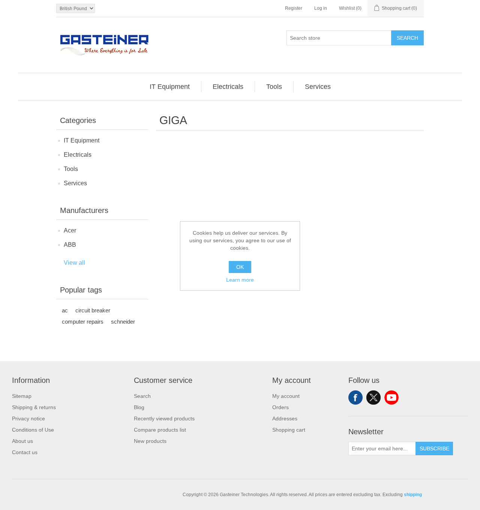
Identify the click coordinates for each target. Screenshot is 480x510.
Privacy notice (28, 419)
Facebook (355, 397)
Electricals (78, 155)
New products (150, 441)
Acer (70, 230)
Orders (280, 407)
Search (407, 38)
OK (240, 267)
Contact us (25, 452)
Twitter (373, 397)
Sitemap (22, 396)
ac (65, 310)
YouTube (391, 397)
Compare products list (160, 430)
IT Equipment (81, 140)
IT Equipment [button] (170, 86)
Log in (320, 8)
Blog (139, 407)
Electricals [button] (228, 86)
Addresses (284, 419)
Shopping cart (288, 430)
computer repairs (83, 321)
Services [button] (318, 86)
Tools (71, 169)
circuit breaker (92, 310)
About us (22, 441)
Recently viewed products (164, 419)
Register (293, 8)
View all (74, 263)
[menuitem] (169, 86)
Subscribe (434, 449)
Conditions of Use (33, 430)
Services (75, 183)
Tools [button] (274, 86)
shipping (413, 494)
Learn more (240, 280)
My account (286, 396)
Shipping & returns (34, 407)
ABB (70, 245)
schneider (123, 321)
